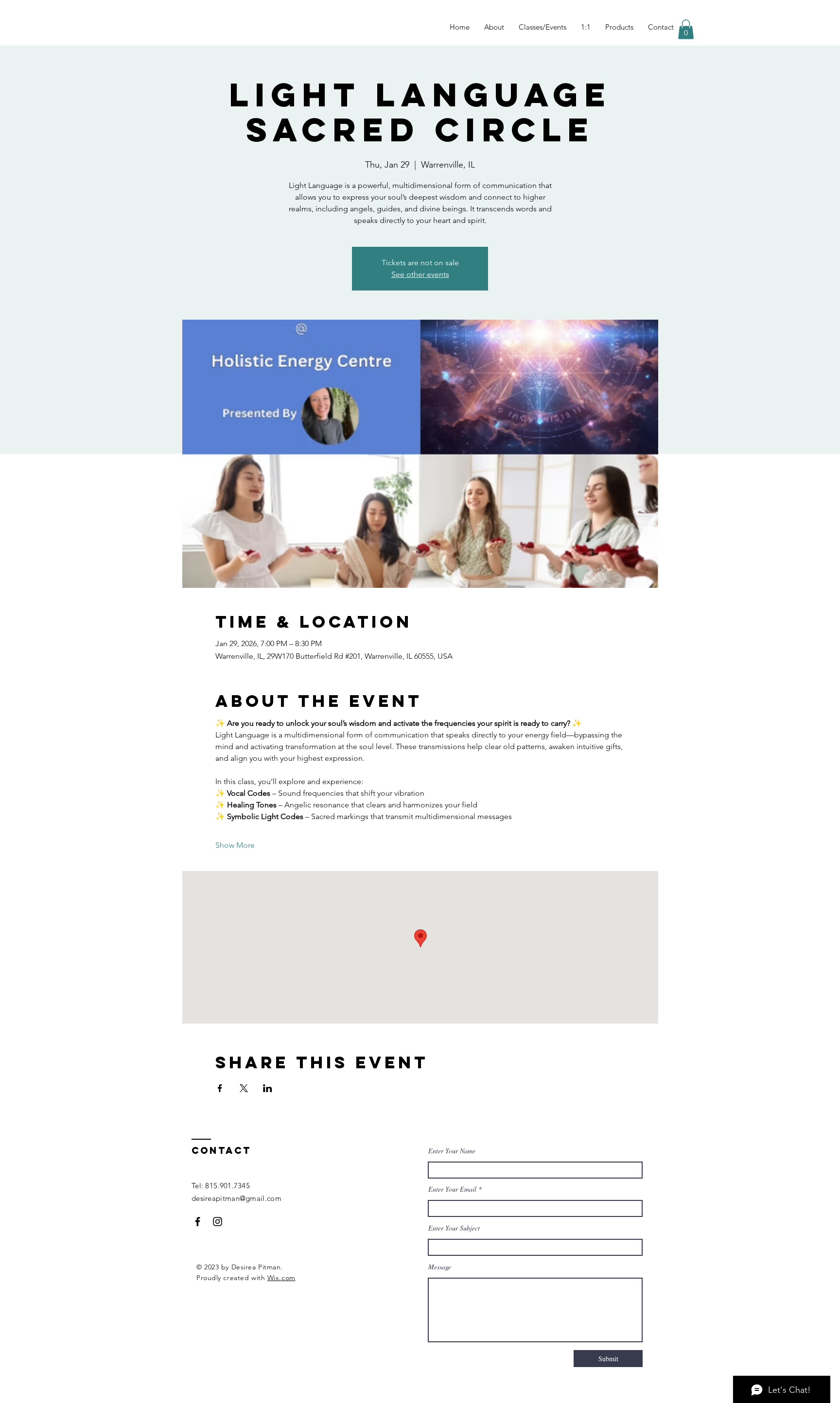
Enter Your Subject (454, 1228)
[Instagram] (217, 1221)
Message (439, 1267)
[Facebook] (198, 1221)
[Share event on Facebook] (220, 1088)
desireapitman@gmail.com (236, 1198)
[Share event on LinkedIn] (267, 1088)
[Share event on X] (243, 1088)
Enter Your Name (451, 1150)
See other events (420, 274)
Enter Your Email (452, 1189)
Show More (235, 845)
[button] (686, 29)
